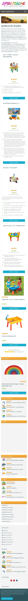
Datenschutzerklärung (5, 595)
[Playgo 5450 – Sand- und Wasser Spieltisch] (14, 286)
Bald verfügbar (14, 98)
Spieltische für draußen (8, 514)
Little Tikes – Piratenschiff (10, 167)
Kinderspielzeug (6, 521)
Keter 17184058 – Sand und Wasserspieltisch (10, 55)
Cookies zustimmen (7, 598)
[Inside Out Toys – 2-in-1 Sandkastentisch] (14, 236)
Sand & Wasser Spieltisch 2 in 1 (11, 103)
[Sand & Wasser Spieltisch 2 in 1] (14, 114)
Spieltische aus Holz (7, 512)
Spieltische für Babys (7, 510)
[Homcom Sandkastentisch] (14, 322)
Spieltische (4, 505)
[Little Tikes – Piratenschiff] (14, 178)
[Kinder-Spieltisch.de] (14, 4)
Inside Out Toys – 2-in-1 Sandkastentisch (14, 225)
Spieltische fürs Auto (7, 519)
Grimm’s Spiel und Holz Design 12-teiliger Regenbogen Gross (13, 385)
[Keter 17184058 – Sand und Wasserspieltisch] (14, 67)
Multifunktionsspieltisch (8, 516)
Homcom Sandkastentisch (9, 336)
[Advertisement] (14, 438)
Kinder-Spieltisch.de (7, 11)
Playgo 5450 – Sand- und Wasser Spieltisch (13, 299)
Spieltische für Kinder (7, 507)
